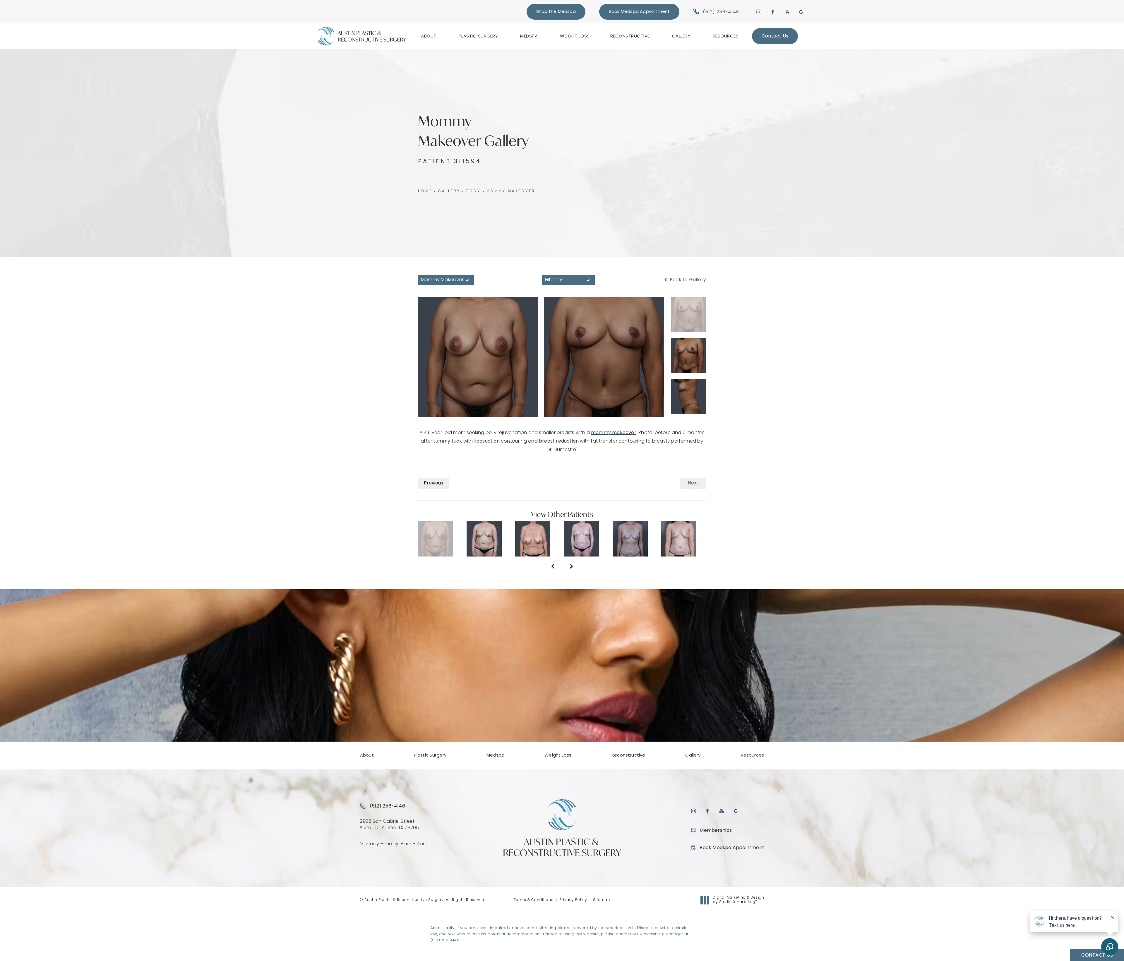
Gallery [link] (681, 36)
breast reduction (559, 441)
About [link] (428, 36)
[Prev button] (552, 567)
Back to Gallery (687, 280)
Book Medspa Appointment (639, 12)
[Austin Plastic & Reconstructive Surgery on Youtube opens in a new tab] (787, 11)
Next (693, 483)
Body (473, 191)
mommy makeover (613, 433)
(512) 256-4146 (444, 940)
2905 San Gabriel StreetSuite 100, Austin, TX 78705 (389, 824)
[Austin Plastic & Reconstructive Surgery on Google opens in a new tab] (801, 11)
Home (425, 191)
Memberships (716, 830)
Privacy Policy (573, 900)
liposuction (487, 441)
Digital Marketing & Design (738, 900)
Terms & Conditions (534, 900)
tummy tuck (447, 441)
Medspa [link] (529, 36)
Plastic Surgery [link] (478, 36)
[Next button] (571, 567)
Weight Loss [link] (575, 36)
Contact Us (775, 36)
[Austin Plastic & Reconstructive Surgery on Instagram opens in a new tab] (758, 11)
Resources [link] (726, 36)
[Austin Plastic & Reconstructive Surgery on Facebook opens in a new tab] (773, 11)
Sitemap (601, 900)
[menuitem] (429, 36)
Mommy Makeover (510, 191)
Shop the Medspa (556, 12)
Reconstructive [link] (630, 36)
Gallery (449, 191)
